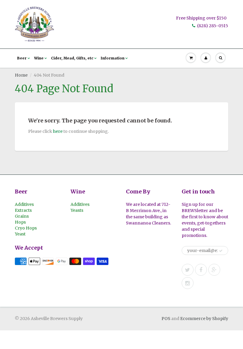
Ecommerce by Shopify (204, 318)
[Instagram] (188, 283)
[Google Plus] (214, 270)
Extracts (23, 210)
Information (112, 58)
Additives (24, 204)
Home (21, 75)
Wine (39, 58)
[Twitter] (188, 270)
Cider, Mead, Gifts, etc (72, 58)
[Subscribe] (221, 251)
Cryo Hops (26, 228)
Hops (20, 222)
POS (166, 318)
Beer (22, 58)
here (58, 131)
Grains (22, 216)
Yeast (20, 234)
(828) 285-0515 (212, 25)
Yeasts (77, 210)
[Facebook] (201, 270)
